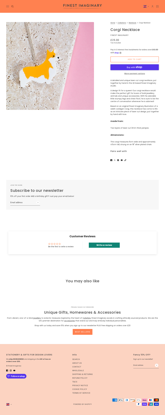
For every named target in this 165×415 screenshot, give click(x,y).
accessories (69, 320)
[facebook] (7, 370)
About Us (77, 363)
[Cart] (157, 6)
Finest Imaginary (119, 35)
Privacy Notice (80, 385)
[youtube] (14, 370)
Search (76, 359)
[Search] (12, 6)
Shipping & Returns (82, 374)
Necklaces (132, 23)
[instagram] (11, 370)
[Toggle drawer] (7, 6)
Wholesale (78, 370)
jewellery (37, 318)
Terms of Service (81, 393)
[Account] (152, 6)
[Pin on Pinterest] (118, 160)
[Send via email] (122, 160)
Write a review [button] (104, 245)
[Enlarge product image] (50, 66)
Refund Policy (79, 378)
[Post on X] (114, 160)
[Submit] (38, 202)
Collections (122, 23)
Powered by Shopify (82, 404)
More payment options (134, 73)
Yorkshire (86, 318)
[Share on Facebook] (111, 160)
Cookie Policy (79, 389)
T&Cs (74, 382)
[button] (125, 160)
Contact (76, 367)
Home (112, 23)
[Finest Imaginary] (82, 6)
